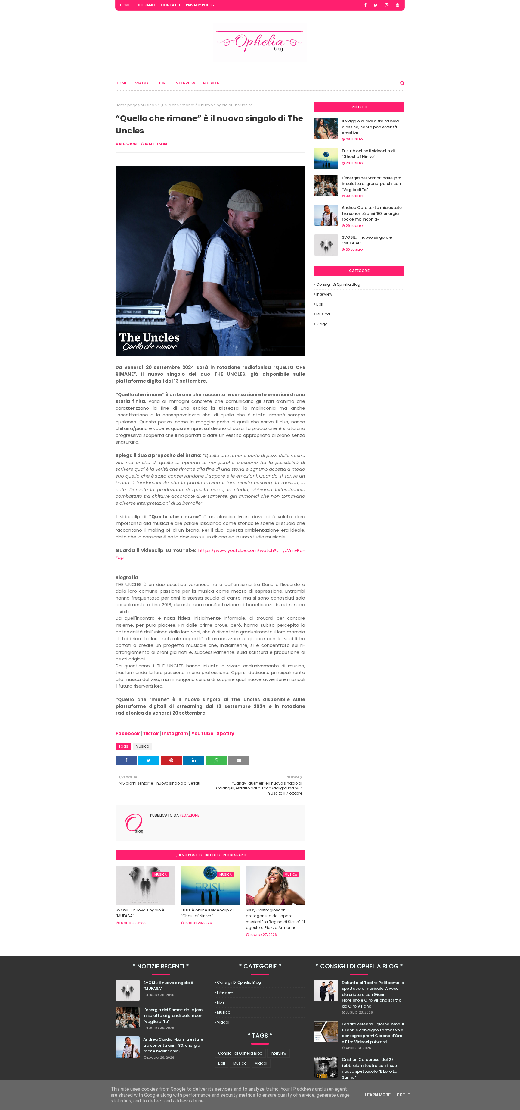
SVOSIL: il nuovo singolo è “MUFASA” (140, 913)
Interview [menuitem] (184, 83)
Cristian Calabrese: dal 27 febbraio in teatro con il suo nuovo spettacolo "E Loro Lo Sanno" (369, 1068)
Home (125, 5)
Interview (324, 294)
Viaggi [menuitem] (142, 83)
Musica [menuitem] (211, 83)
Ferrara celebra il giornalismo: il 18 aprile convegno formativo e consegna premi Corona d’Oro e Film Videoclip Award (373, 1033)
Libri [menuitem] (161, 83)
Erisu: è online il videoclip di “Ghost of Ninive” (207, 913)
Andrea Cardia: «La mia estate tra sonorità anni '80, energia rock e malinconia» (372, 213)
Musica (147, 105)
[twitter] (376, 5)
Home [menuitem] (121, 83)
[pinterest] (397, 5)
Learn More (378, 1095)
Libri (319, 304)
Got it (403, 1095)
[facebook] (365, 5)
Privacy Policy (200, 5)
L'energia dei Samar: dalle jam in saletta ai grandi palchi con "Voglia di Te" (371, 184)
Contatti (170, 5)
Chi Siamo (145, 5)
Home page (126, 105)
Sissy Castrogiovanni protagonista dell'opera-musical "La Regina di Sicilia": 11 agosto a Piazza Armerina (275, 919)
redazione (128, 143)
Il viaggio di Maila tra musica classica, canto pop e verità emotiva (370, 127)
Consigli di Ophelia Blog (338, 284)
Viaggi (322, 324)
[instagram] (387, 5)
